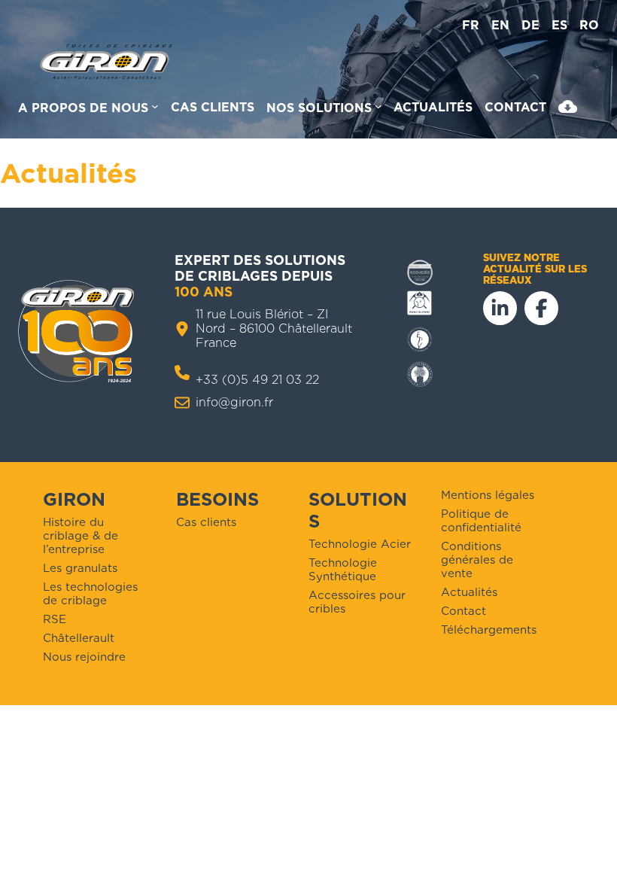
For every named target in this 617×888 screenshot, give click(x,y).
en (500, 25)
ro (589, 25)
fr (470, 25)
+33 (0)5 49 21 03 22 (257, 380)
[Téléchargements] (567, 109)
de (530, 25)
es (559, 25)
